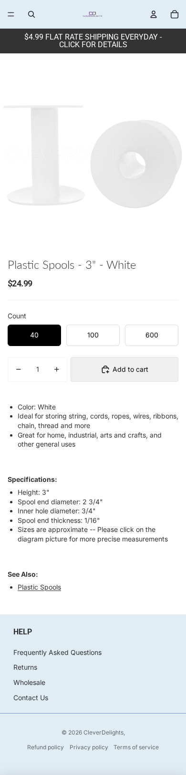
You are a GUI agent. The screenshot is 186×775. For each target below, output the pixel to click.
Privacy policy (89, 747)
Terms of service (136, 747)
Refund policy (45, 747)
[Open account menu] (153, 14)
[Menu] (11, 14)
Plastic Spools (39, 587)
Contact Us (30, 697)
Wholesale (29, 682)
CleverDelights (103, 732)
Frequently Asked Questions (57, 652)
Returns (25, 667)
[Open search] (31, 14)
